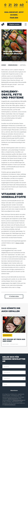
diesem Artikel (20, 243)
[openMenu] (25, 24)
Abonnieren (14, 390)
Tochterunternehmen (13, 398)
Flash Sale (14, 17)
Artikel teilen (15, 296)
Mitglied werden (14, 24)
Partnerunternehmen (18, 400)
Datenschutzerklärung (9, 404)
